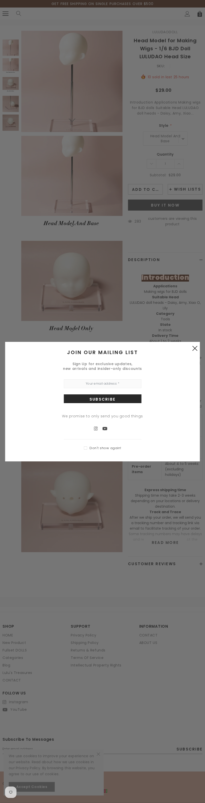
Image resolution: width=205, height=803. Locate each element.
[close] (195, 348)
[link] (98, 428)
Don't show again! (105, 448)
